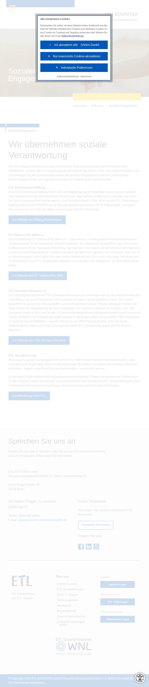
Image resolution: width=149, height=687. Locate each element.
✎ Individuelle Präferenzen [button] (74, 67)
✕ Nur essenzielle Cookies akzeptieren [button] (74, 56)
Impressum (85, 76)
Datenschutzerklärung (72, 36)
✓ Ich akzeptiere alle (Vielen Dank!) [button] (74, 44)
